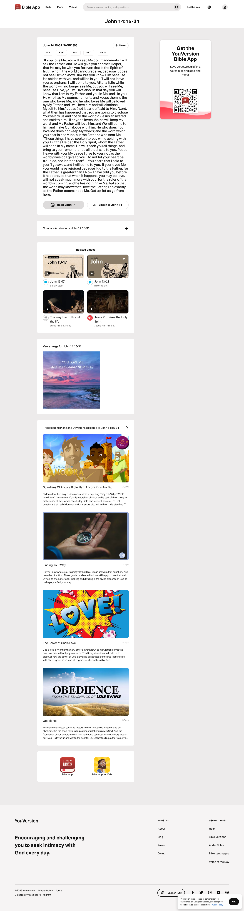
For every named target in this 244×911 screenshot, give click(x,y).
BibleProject (56, 285)
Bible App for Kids (102, 774)
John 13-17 (61, 281)
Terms (59, 890)
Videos (73, 7)
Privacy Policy (45, 890)
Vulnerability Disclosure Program (33, 894)
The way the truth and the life (65, 319)
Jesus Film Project (104, 325)
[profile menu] (222, 7)
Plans (60, 7)
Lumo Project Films (60, 325)
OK (234, 901)
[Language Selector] (209, 7)
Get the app (193, 7)
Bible (48, 7)
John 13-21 (105, 281)
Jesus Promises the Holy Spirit (111, 319)
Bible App (67, 774)
